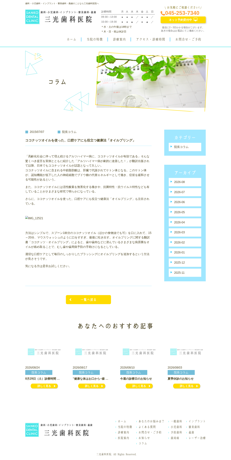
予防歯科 (176, 432)
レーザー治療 (197, 437)
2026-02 (179, 242)
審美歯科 (194, 426)
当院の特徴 (94, 39)
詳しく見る (44, 385)
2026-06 (179, 202)
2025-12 (179, 262)
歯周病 (175, 437)
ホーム (71, 39)
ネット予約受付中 (180, 19)
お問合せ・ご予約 (188, 39)
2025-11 (179, 272)
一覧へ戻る (88, 299)
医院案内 (123, 437)
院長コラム (181, 146)
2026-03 (179, 232)
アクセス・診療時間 (150, 39)
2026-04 (179, 222)
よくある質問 (147, 426)
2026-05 (179, 212)
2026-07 (179, 192)
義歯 (191, 432)
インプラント (197, 421)
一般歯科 (176, 421)
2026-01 (179, 252)
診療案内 (119, 39)
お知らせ (144, 437)
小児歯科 (176, 426)
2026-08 (179, 182)
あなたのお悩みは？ (151, 421)
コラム (142, 443)
